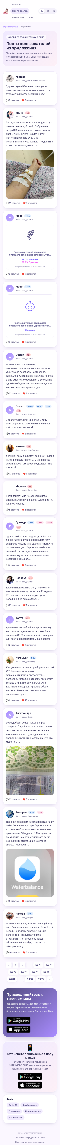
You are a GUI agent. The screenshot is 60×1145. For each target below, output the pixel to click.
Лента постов (20, 10)
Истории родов (33, 1111)
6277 (13, 972)
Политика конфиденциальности (30, 1138)
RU (41, 11)
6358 (30, 979)
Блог (31, 17)
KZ (47, 11)
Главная (16, 4)
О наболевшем (29, 1105)
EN (53, 11)
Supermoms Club (10, 27)
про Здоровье (15, 1117)
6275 (38, 965)
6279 (35, 972)
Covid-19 (13, 1105)
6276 (49, 965)
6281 (12, 979)
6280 (46, 972)
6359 (41, 979)
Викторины (18, 17)
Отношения (14, 1111)
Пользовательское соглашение (30, 1142)
